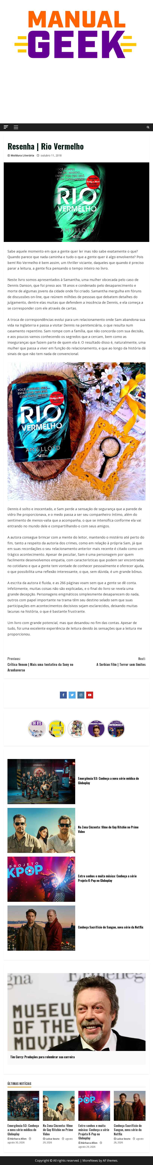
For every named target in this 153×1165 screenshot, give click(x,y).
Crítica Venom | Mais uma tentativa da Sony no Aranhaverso (40, 664)
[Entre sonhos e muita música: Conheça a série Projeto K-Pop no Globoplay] (94, 1106)
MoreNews (90, 1160)
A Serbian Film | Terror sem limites (121, 661)
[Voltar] (30, 729)
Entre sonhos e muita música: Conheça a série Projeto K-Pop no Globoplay (93, 1131)
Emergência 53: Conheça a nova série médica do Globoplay (23, 1129)
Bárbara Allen (18, 1138)
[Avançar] (123, 729)
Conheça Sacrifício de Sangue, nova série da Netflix (128, 1129)
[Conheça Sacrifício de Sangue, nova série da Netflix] (130, 1106)
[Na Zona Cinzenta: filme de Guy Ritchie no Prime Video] (59, 1106)
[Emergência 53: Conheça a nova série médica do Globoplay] (23, 1106)
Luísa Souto (53, 1138)
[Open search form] (148, 127)
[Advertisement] (76, 92)
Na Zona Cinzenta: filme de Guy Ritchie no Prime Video (58, 1129)
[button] (6, 127)
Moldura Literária (22, 155)
